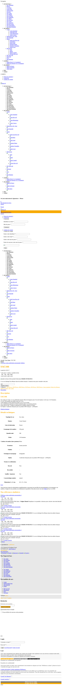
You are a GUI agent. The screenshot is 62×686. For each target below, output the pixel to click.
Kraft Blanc (12, 41)
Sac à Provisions (11, 25)
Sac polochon (10, 22)
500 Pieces (33, 387)
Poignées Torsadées (14, 46)
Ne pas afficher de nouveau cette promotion (12, 612)
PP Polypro (9, 48)
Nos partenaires (4, 551)
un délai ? (6, 60)
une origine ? (7, 65)
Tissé (11, 50)
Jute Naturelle (10, 37)
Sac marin (6, 561)
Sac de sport (6, 572)
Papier (8, 39)
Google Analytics (5, 679)
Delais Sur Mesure (55, 387)
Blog (5, 70)
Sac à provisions (7, 576)
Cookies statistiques (15, 669)
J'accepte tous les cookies (7, 659)
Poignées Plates (13, 44)
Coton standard (46, 387)
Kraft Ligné (12, 43)
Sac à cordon (7, 563)
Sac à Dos (9, 21)
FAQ (2, 485)
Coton (8, 29)
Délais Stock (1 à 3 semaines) (14, 62)
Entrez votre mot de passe (10, 239)
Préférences (23, 669)
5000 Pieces (39, 387)
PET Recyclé (10, 55)
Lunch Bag (9, 9)
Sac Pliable (9, 14)
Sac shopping (7, 575)
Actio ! (6, 595)
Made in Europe (10, 67)
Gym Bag (9, 8)
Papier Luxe (13, 47)
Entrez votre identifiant (9, 234)
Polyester (9, 56)
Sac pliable (6, 569)
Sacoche (9, 12)
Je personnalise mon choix (20, 659)
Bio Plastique (10, 59)
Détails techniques (5, 409)
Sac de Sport (10, 20)
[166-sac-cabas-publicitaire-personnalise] (10, 363)
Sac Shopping (10, 5)
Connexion (6, 78)
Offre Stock (9, 69)
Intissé (11, 51)
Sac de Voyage (10, 24)
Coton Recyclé (13, 32)
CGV (5, 598)
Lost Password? (8, 647)
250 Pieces (27, 387)
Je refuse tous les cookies (33, 659)
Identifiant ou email (9, 221)
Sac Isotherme (10, 17)
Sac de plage (7, 560)
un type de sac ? (7, 3)
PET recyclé (7, 588)
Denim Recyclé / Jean (12, 36)
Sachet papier (10, 10)
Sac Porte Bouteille (11, 27)
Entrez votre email (8, 236)
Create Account (16, 647)
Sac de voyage (7, 565)
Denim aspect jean (8, 583)
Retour (2, 361)
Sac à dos (6, 573)
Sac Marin (9, 18)
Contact (5, 71)
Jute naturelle (7, 585)
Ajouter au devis (4, 385)
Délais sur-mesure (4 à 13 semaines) (15, 63)
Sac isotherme (7, 571)
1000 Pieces (15, 387)
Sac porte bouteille (8, 567)
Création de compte (8, 79)
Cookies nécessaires (5, 669)
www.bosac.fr (4, 550)
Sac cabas (6, 559)
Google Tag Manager (6, 676)
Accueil (2, 360)
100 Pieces (9, 387)
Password (3, 645)
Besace (8, 6)
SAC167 (3, 531)
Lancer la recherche (5, 606)
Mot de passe (7, 224)
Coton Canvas (13, 35)
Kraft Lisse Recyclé (14, 40)
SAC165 (3, 519)
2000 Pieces (21, 387)
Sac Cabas (9, 13)
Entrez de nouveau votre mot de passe (13, 242)
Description (3, 390)
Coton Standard (13, 31)
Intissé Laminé (13, 52)
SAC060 (3, 496)
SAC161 (3, 508)
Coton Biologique (14, 33)
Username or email (6, 642)
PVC (8, 58)
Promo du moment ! (8, 76)
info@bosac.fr (12, 549)
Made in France (10, 66)
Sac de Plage (10, 16)
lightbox (23, 363)
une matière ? (7, 28)
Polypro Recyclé (14, 54)
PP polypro (6, 590)
